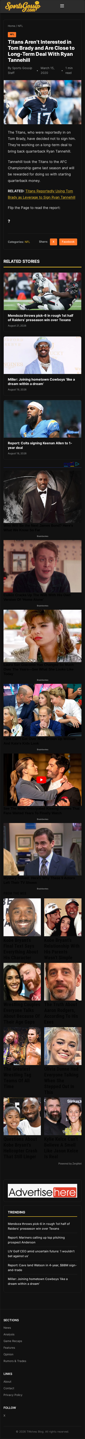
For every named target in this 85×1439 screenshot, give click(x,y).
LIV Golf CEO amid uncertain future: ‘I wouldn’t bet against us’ (41, 1253)
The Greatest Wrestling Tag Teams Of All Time (17, 1077)
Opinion (8, 1354)
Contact (9, 1388)
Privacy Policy (13, 1395)
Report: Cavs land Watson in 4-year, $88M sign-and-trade (42, 1267)
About (7, 1381)
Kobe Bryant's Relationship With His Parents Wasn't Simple (62, 949)
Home (11, 25)
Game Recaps (13, 1341)
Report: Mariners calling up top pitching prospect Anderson (36, 1240)
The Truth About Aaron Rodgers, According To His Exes (61, 1013)
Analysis (9, 1334)
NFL (20, 25)
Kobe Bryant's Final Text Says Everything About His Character (21, 949)
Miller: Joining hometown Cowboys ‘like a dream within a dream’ (41, 381)
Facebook (68, 241)
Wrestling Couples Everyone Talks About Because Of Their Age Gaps (22, 1013)
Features (9, 1347)
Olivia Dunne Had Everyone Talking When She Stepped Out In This (61, 1080)
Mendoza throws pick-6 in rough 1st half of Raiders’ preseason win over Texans (40, 317)
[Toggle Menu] (62, 6)
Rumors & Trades (15, 1361)
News (7, 1327)
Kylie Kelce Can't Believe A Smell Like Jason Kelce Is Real (61, 1148)
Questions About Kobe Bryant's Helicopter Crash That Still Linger (20, 1148)
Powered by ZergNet (69, 1163)
